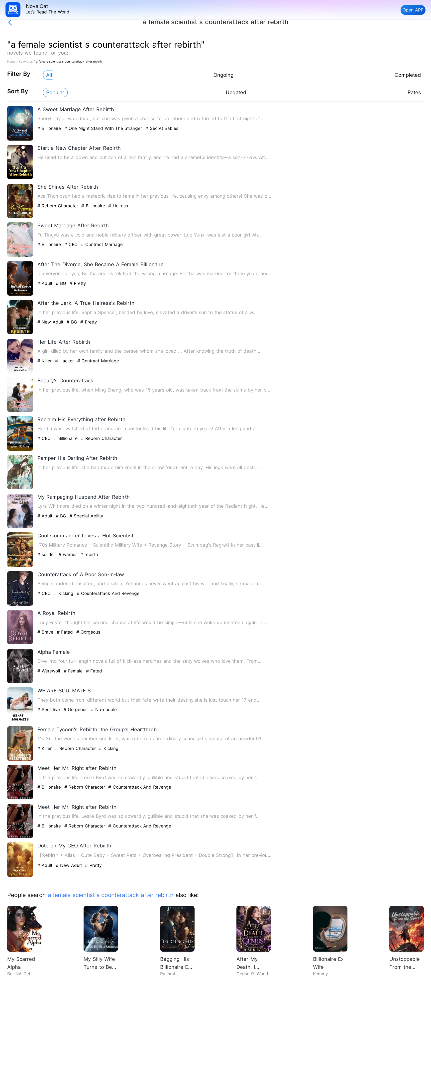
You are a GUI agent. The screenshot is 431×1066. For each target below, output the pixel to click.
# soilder (47, 554)
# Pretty (78, 283)
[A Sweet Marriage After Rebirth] (20, 139)
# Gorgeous (88, 632)
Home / (13, 61)
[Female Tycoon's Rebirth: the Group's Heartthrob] (20, 759)
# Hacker (65, 360)
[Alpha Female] (20, 682)
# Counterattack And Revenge (108, 593)
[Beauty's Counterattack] (20, 410)
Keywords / (27, 61)
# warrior (69, 554)
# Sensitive (49, 709)
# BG (62, 283)
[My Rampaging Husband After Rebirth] (20, 527)
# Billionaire (50, 128)
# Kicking (64, 593)
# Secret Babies (161, 128)
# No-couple (104, 709)
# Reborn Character (58, 205)
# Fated (66, 632)
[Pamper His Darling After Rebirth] (20, 488)
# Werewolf (49, 670)
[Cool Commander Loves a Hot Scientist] (20, 566)
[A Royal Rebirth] (20, 643)
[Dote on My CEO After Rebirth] (20, 876)
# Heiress (118, 205)
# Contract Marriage (102, 244)
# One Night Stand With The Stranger (104, 128)
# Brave (46, 632)
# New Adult (51, 322)
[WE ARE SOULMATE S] (20, 721)
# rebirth (89, 554)
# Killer (45, 360)
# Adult (45, 283)
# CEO (71, 244)
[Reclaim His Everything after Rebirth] (20, 449)
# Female (74, 670)
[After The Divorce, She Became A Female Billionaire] (20, 294)
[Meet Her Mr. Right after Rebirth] (20, 798)
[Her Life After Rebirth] (20, 372)
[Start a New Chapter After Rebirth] (20, 178)
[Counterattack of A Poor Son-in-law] (20, 604)
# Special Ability (86, 515)
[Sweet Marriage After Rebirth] (20, 255)
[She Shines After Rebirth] (20, 217)
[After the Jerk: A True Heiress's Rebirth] (20, 333)
